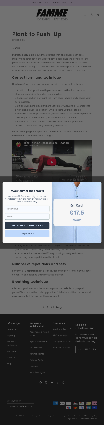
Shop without (27, 233)
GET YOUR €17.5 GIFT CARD (27, 225)
